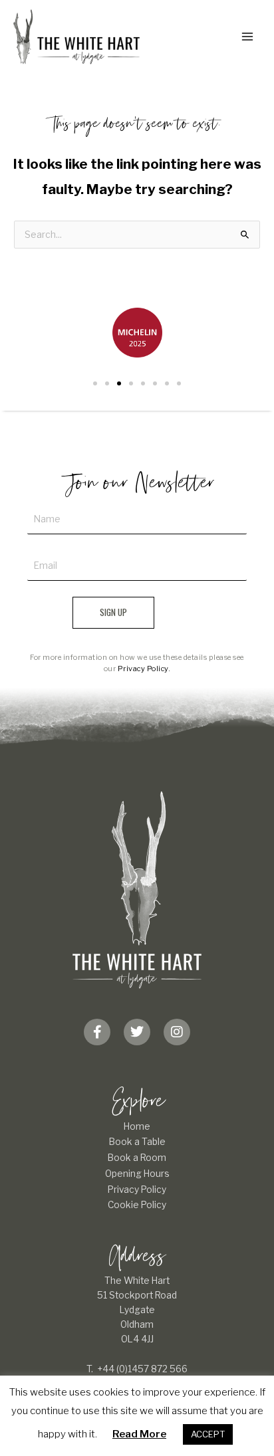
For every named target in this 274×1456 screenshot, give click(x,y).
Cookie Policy (137, 1204)
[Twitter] (137, 1032)
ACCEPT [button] (208, 1434)
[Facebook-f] (97, 1032)
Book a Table (137, 1141)
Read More (139, 1434)
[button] (95, 383)
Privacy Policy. (144, 668)
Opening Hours (137, 1173)
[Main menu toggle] (247, 37)
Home (137, 1126)
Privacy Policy (137, 1189)
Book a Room (137, 1157)
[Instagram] (177, 1032)
